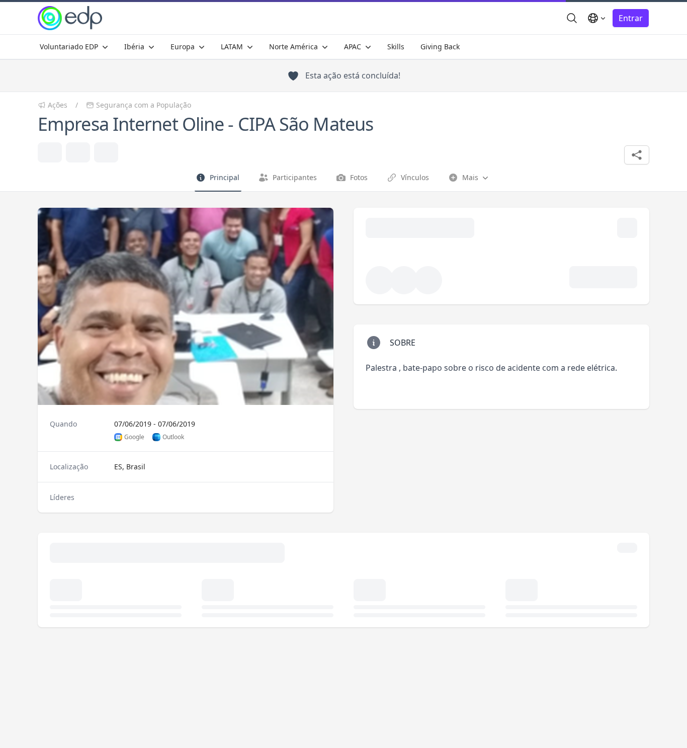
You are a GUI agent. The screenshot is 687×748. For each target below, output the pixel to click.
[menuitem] (74, 47)
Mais (463, 180)
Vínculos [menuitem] (415, 177)
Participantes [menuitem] (295, 177)
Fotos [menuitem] (359, 177)
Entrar (631, 18)
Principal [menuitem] (224, 177)
